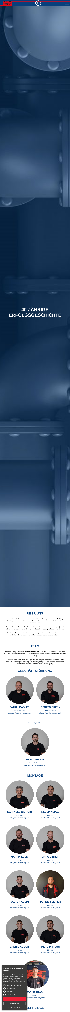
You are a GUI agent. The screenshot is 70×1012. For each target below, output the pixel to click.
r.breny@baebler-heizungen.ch (50, 713)
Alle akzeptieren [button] (14, 999)
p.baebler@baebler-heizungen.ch (20, 713)
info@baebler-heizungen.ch (20, 818)
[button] (14, 1007)
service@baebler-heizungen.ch (35, 765)
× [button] (25, 967)
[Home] (13, 4)
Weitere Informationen (19, 981)
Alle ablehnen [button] (14, 1003)
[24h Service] (38, 3)
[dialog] (14, 987)
